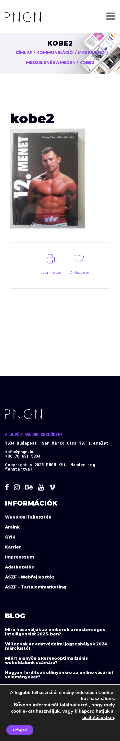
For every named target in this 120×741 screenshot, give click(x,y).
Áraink (12, 527)
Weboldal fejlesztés (28, 517)
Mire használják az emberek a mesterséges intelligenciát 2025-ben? (55, 631)
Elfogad (20, 730)
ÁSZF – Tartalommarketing (35, 587)
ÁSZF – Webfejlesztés (30, 577)
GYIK (10, 537)
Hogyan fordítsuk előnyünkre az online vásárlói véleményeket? (59, 674)
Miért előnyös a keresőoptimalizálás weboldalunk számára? (46, 660)
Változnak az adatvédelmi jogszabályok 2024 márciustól (56, 646)
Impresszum (19, 557)
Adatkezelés (19, 567)
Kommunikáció (54, 52)
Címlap (24, 52)
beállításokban (98, 717)
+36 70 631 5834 (22, 456)
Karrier (13, 547)
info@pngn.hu (19, 451)
